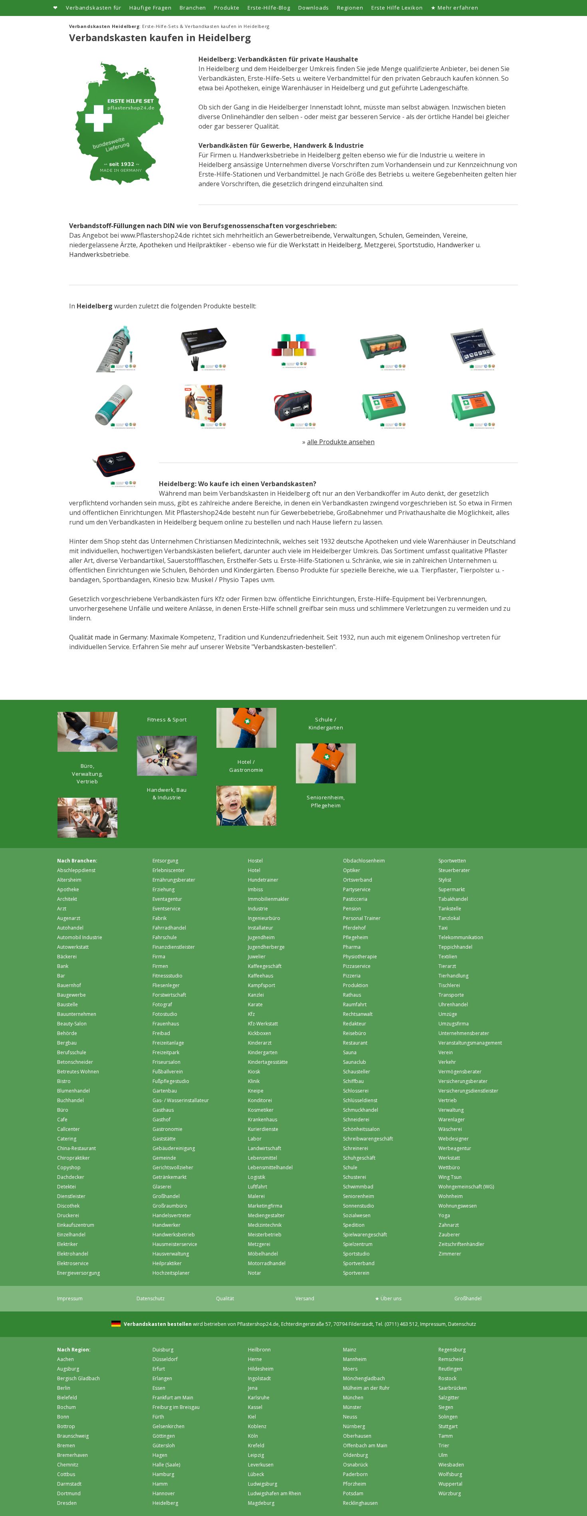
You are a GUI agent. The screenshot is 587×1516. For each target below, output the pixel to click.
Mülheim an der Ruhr (366, 1388)
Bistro (64, 1081)
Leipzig (256, 1455)
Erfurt (159, 1368)
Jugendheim (261, 937)
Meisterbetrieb (265, 1234)
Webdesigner (453, 1138)
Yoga (444, 1215)
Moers (350, 1368)
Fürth (158, 1416)
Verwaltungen (354, 235)
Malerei (256, 1196)
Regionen (350, 7)
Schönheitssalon (361, 1129)
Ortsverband (357, 879)
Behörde (67, 1033)
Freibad (161, 1033)
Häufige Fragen (150, 7)
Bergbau (67, 1042)
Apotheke (68, 889)
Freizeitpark (166, 1052)
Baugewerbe (71, 994)
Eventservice (166, 908)
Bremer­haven (72, 1455)
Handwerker (455, 244)
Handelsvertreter (172, 1215)
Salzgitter (448, 1397)
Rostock (447, 1378)
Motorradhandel (267, 1263)
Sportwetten (452, 860)
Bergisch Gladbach (78, 1378)
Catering (66, 1138)
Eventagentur (167, 899)
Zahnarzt (448, 1225)
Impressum (70, 1298)
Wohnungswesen (457, 1205)
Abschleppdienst (76, 870)
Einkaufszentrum (75, 1225)
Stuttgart (448, 1426)
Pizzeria (352, 975)
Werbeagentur (454, 1148)
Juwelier (257, 956)
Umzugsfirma (453, 1023)
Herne (255, 1359)
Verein (445, 1052)
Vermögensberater (460, 1071)
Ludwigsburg (262, 1483)
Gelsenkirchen (168, 1426)
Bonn (63, 1416)
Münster (352, 1407)
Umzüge (447, 1014)
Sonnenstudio (358, 1205)
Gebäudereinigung (174, 1148)
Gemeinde (164, 1157)
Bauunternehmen (76, 1014)
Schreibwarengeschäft (368, 1138)
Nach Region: (74, 1349)
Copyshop (69, 1167)
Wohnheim (450, 1196)
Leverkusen (261, 1464)
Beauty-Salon (72, 1023)
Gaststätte (164, 1138)
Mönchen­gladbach (364, 1378)
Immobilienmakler (268, 899)
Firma (159, 956)
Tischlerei (449, 985)
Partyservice (357, 889)
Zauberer (449, 1234)
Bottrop (66, 1426)
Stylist (444, 879)
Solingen (448, 1416)
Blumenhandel (73, 1090)
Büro (62, 1110)
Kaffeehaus (260, 975)
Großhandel (166, 1196)
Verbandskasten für (93, 7)
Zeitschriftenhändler (461, 1244)
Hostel (255, 860)
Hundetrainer (263, 879)
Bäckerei (67, 956)
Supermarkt (451, 889)
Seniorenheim (358, 1196)
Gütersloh (164, 1445)
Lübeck (256, 1474)
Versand (304, 1298)
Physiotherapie (360, 956)
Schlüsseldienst (360, 1100)
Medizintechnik (265, 1225)
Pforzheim (354, 1483)
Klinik (254, 1081)
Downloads (313, 7)
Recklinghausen (360, 1503)
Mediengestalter (266, 1215)
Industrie (258, 908)
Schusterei (354, 1177)
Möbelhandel (263, 1253)
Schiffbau (353, 1081)
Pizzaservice (357, 966)
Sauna (350, 1052)
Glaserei (162, 1186)
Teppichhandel (455, 947)
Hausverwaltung (171, 1253)
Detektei (66, 1186)
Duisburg (163, 1349)
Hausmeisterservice (175, 1244)
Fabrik (160, 918)
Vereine (454, 235)
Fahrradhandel (169, 927)
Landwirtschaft (264, 1148)
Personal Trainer (362, 918)
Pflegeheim (355, 937)
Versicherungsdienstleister (468, 1090)
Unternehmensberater (463, 1033)
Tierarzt (447, 966)
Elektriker (67, 1244)
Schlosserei (356, 1090)
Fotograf (162, 1004)
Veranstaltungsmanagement (470, 1042)
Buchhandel (70, 1100)
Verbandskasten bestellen (157, 1324)
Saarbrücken (452, 1388)
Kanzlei (256, 994)
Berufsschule (71, 1052)
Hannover (164, 1493)
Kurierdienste (263, 1129)
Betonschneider (75, 1062)
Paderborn (355, 1474)
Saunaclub (354, 1062)
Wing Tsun (450, 1177)
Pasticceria (355, 899)
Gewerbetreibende (302, 235)
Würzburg (449, 1493)
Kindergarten (263, 1052)
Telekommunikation (460, 937)
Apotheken (156, 244)
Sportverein (356, 1273)
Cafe (62, 1119)
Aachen (65, 1359)
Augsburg (68, 1368)
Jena (253, 1388)
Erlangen (162, 1378)
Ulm (443, 1455)
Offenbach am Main (365, 1445)
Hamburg (163, 1474)
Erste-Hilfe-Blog (269, 7)
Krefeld (256, 1445)
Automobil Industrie (79, 937)
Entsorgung (165, 860)
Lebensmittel (262, 1157)
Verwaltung (451, 1110)
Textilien (447, 956)
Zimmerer (449, 1253)
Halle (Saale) (166, 1464)
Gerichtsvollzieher (173, 1167)
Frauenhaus (166, 1023)
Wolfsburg (450, 1474)
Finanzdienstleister (174, 947)
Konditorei (260, 1100)
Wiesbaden (451, 1464)
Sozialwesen (357, 1215)
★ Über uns (388, 1298)
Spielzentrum (358, 1244)
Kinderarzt (260, 1042)
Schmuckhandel (360, 1110)
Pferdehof (354, 927)
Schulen (391, 235)
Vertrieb (447, 1100)
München (353, 1397)
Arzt (61, 908)
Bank (62, 966)
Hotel (254, 870)
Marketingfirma (265, 1205)
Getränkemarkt (169, 1177)
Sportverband (359, 1263)
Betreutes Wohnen (78, 1071)
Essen (159, 1388)
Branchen (193, 7)
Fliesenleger (166, 985)
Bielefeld (67, 1397)
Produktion (355, 985)
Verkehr (447, 1062)
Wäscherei (450, 1129)
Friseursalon (166, 1062)
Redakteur (354, 1023)
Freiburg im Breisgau (176, 1407)
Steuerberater (454, 870)
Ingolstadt (259, 1378)
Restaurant (355, 1042)
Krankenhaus (262, 1119)
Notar (254, 1273)
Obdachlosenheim (364, 860)
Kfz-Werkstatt (263, 1023)
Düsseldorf (165, 1359)
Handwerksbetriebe (99, 254)
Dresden (67, 1503)
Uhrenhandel (453, 1004)
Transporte (451, 994)
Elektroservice (73, 1263)
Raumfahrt (355, 1004)
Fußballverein (168, 1071)
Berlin (63, 1388)
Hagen (160, 1455)
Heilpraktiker (207, 244)
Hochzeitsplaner (171, 1273)
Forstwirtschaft (169, 994)
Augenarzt (68, 918)
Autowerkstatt (73, 947)
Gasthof (162, 1119)
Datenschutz (151, 1298)
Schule (350, 1167)
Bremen (66, 1445)
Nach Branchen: (77, 860)
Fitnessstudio (167, 975)
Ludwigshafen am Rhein (274, 1493)
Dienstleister (71, 1196)
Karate (255, 1004)
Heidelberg (165, 1503)
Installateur (260, 927)
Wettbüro (449, 1167)
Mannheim (355, 1359)
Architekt (67, 899)
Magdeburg (261, 1503)
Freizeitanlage (168, 1042)
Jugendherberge (266, 947)
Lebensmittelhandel (270, 1167)
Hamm (160, 1483)
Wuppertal (450, 1483)
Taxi (443, 927)
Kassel (255, 1407)
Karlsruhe (259, 1397)
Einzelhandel (71, 1234)
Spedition (354, 1225)
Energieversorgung (78, 1273)
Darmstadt (69, 1483)
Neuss (350, 1416)
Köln (253, 1436)
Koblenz (257, 1426)
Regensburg (452, 1349)
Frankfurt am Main (173, 1397)
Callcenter (68, 1129)
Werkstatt (449, 1157)
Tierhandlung (453, 975)
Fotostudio (165, 1014)
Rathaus (352, 994)
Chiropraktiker (73, 1157)
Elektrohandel (72, 1253)
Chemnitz (67, 1464)
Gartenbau (165, 1090)
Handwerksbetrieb (174, 1234)
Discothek (68, 1205)
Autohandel (70, 927)
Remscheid (450, 1359)
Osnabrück (355, 1464)
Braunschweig (73, 1436)
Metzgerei (379, 244)
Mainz (349, 1349)
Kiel (252, 1416)
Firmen (160, 966)
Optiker (351, 870)
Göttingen (164, 1436)
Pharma (352, 947)
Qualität (225, 1298)
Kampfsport (261, 985)
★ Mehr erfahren (454, 7)
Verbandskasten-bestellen (293, 646)
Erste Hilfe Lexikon (397, 7)
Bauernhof (69, 985)
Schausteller (356, 1071)
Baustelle (67, 1004)
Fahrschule (165, 937)
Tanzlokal (449, 918)
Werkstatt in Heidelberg (325, 244)
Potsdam (353, 1493)
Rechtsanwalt (358, 1014)
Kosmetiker (261, 1110)
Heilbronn (259, 1349)
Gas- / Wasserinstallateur (181, 1100)
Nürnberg (354, 1426)
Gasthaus (163, 1110)
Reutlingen (450, 1368)
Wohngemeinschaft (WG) (466, 1186)
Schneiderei (356, 1119)
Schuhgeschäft (359, 1157)
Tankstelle (449, 908)
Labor (255, 1138)
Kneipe (256, 1090)
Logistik (256, 1177)
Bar (61, 975)
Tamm (445, 1436)
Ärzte (128, 244)
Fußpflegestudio (171, 1081)
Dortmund (69, 1493)
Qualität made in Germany (108, 637)
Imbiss (255, 889)
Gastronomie (167, 1129)
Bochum (66, 1407)
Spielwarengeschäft (365, 1234)
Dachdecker (70, 1177)
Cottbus (66, 1474)
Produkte (226, 7)
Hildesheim (261, 1368)
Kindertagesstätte (268, 1062)
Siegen (445, 1407)
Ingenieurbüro (264, 918)
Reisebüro (354, 1033)
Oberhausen (357, 1436)
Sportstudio (416, 244)
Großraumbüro (170, 1205)
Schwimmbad (358, 1186)
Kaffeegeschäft (265, 966)
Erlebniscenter (169, 870)
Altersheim (69, 879)
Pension (352, 908)
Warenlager (451, 1119)
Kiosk (254, 1071)
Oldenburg (355, 1455)
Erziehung (164, 889)
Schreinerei (355, 1148)
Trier (443, 1445)
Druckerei (68, 1215)
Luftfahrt (257, 1186)
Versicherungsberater (463, 1081)
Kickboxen (259, 1033)
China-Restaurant (76, 1148)
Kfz (251, 1014)
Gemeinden (423, 235)
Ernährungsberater (174, 879)
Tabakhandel (453, 899)
